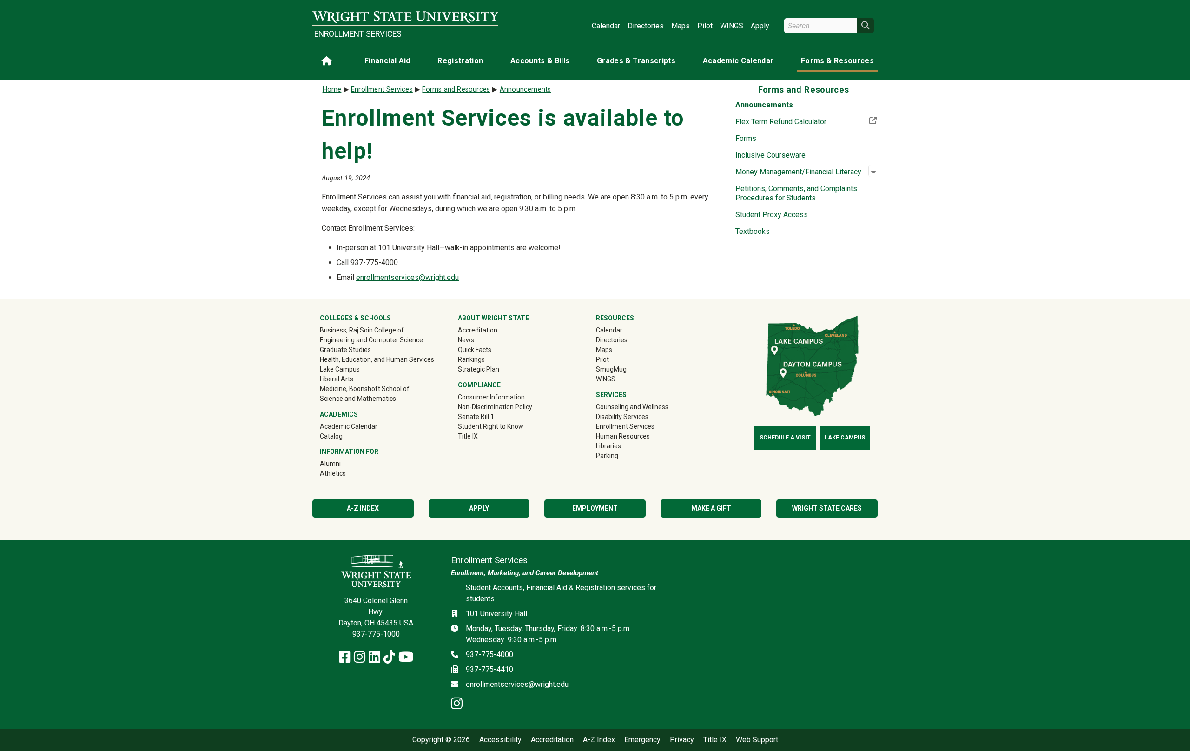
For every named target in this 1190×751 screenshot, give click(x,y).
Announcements (764, 104)
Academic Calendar (738, 60)
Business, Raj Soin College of (362, 330)
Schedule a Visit (785, 437)
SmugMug (624, 369)
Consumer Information (491, 397)
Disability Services (622, 416)
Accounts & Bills (540, 60)
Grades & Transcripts (636, 60)
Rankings (471, 359)
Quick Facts (474, 349)
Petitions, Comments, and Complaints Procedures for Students (796, 193)
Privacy (682, 740)
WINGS (731, 25)
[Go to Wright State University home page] (405, 17)
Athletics (346, 473)
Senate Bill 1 (476, 416)
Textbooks (752, 231)
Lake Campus (340, 369)
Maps (680, 25)
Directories (646, 25)
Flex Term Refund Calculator (806, 121)
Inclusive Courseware (770, 155)
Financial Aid (387, 60)
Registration (460, 60)
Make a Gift (711, 508)
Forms (745, 138)
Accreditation (477, 330)
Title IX (468, 436)
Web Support (757, 740)
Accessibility (500, 740)
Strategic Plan (478, 369)
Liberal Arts (336, 379)
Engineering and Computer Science (371, 340)
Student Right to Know (490, 426)
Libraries (608, 446)
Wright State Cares (827, 508)
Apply (760, 25)
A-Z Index (363, 508)
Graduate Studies (345, 349)
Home (332, 89)
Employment (595, 508)
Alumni (343, 463)
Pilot (705, 25)
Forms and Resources (456, 89)
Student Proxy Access (771, 214)
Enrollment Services (358, 34)
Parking (607, 455)
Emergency (642, 740)
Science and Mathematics (358, 398)
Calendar (606, 25)
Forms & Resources (837, 60)
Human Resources (623, 436)
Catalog (331, 436)
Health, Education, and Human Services (377, 359)
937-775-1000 (376, 634)
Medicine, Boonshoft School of (365, 388)
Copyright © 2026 (441, 740)
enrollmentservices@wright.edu (407, 277)
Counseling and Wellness (632, 407)
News (466, 340)
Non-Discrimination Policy (495, 407)
